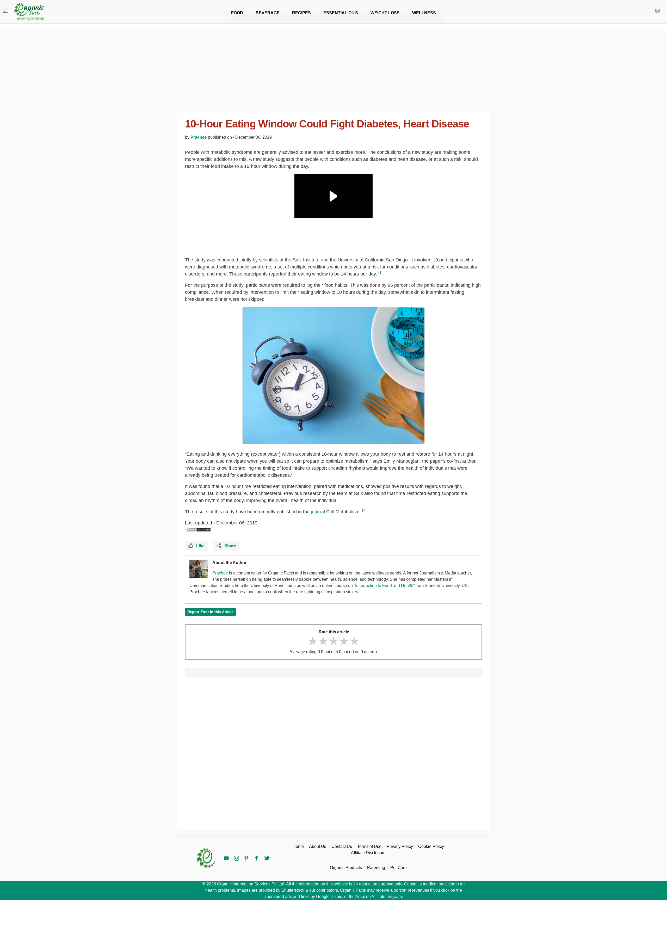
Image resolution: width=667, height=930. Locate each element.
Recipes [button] (301, 13)
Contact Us (341, 846)
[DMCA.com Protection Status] (198, 530)
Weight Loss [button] (385, 13)
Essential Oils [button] (340, 13)
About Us (317, 846)
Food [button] (237, 13)
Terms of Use (369, 846)
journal (318, 511)
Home (298, 846)
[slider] (333, 641)
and (325, 259)
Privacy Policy (400, 846)
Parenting (376, 867)
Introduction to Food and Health (384, 585)
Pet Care (398, 867)
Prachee (198, 137)
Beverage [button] (268, 13)
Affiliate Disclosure (368, 853)
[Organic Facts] (29, 11)
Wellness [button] (424, 13)
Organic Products (346, 867)
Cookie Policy (431, 846)
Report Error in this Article (210, 612)
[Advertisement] (333, 755)
